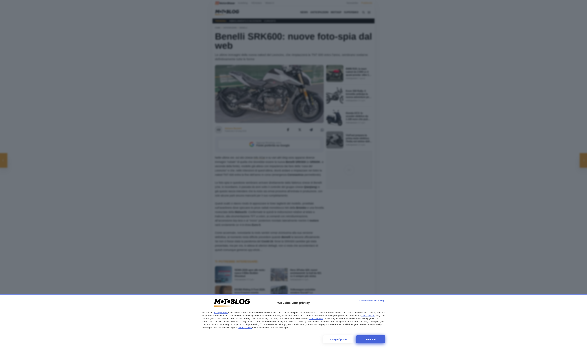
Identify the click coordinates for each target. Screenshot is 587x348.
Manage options (338, 339)
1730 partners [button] (221, 312)
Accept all (370, 339)
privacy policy (245, 327)
